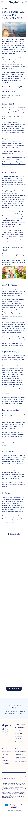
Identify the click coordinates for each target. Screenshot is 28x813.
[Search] (22, 2)
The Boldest (11, 778)
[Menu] (2, 2)
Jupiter (11, 810)
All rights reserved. (17, 810)
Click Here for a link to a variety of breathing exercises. (14, 164)
